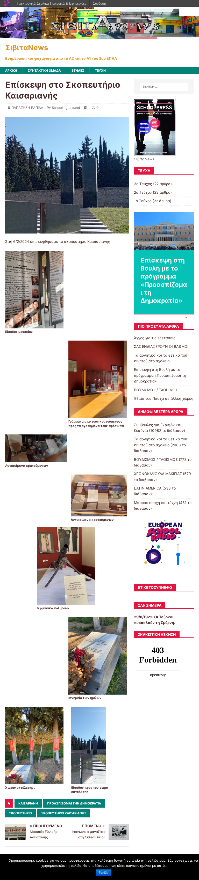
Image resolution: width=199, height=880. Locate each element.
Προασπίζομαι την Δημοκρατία (74, 803)
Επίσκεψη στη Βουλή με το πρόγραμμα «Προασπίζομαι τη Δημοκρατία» (160, 375)
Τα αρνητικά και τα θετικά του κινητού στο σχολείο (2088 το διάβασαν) (160, 445)
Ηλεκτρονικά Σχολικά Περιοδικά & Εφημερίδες (51, 3)
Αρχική (11, 70)
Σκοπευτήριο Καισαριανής (63, 813)
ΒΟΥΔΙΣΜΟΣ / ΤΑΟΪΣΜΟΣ (156, 390)
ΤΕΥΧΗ (100, 70)
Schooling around (66, 108)
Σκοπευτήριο (20, 813)
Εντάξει (103, 873)
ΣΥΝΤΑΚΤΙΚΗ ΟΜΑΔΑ (44, 70)
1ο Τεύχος (143, 201)
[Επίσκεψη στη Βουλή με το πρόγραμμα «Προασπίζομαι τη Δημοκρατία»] (164, 231)
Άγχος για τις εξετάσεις (154, 338)
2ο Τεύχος (143, 192)
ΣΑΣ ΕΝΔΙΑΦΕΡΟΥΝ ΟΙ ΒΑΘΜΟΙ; (161, 346)
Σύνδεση (99, 3)
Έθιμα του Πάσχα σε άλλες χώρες (163, 398)
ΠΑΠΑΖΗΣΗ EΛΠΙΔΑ (27, 108)
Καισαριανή (28, 803)
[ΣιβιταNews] (99, 36)
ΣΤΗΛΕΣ (78, 70)
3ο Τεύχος (143, 184)
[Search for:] (164, 86)
